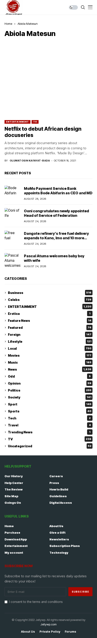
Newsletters (59, 539)
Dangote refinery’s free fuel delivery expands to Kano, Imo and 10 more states (56, 237)
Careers (56, 476)
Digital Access (60, 502)
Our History (14, 476)
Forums (70, 631)
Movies (49, 355)
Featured (49, 327)
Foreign (49, 334)
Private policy (49, 631)
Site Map (11, 496)
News (49, 369)
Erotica (49, 314)
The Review (14, 489)
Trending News (49, 432)
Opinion (49, 383)
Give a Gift (57, 532)
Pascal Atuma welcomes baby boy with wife (54, 258)
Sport (49, 404)
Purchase (12, 532)
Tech (49, 418)
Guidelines (58, 496)
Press (54, 483)
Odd (49, 376)
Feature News (49, 320)
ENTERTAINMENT (17, 122)
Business (49, 293)
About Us (56, 526)
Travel (49, 425)
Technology (58, 552)
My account (14, 552)
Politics (49, 390)
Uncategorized (49, 446)
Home (8, 23)
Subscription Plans (64, 546)
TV (35, 122)
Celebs (49, 300)
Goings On (13, 502)
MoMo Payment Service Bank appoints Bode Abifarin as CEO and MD (58, 190)
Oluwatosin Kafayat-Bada (30, 160)
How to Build (58, 489)
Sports (49, 411)
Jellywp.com (48, 624)
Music (49, 362)
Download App (16, 539)
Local (49, 348)
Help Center (14, 483)
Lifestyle (49, 341)
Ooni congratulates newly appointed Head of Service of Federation (56, 213)
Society (49, 397)
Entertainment (16, 546)
